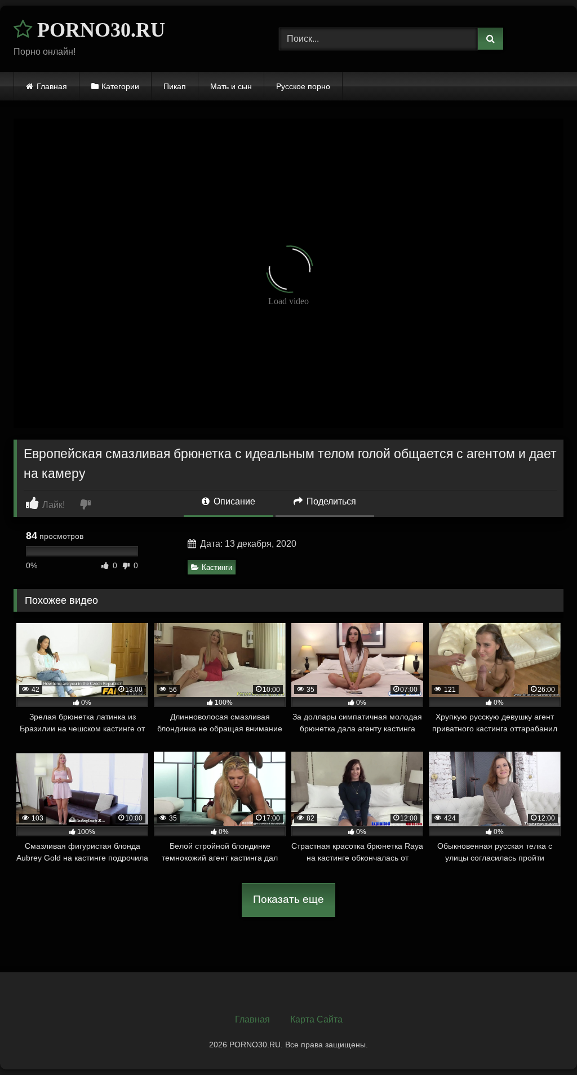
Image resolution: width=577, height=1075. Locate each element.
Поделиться (330, 501)
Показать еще (288, 899)
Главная (52, 86)
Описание (233, 501)
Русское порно (303, 86)
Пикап (174, 86)
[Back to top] (542, 1041)
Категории (120, 86)
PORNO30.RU (98, 30)
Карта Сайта (316, 1019)
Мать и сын (231, 86)
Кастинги (217, 567)
